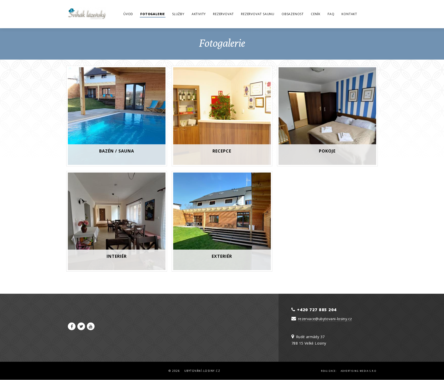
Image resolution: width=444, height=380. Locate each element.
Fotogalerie (152, 14)
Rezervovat (223, 14)
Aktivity (199, 14)
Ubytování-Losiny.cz (202, 371)
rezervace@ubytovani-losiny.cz (325, 318)
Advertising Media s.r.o (358, 370)
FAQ (331, 14)
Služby (178, 14)
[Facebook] (72, 326)
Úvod (128, 14)
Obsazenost (293, 14)
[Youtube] (91, 326)
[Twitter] (81, 326)
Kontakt (349, 14)
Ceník (315, 14)
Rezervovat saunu (257, 14)
